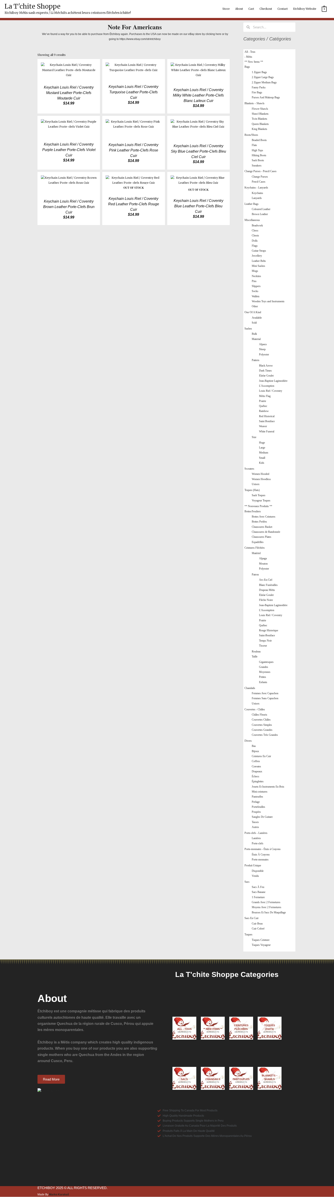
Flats (254, 145)
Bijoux (255, 751)
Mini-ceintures (259, 791)
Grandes (263, 667)
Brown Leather (260, 214)
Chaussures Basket (262, 526)
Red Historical (266, 416)
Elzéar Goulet (266, 375)
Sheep (262, 349)
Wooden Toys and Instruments (268, 301)
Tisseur (263, 645)
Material (256, 339)
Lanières (256, 838)
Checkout (265, 8)
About (239, 8)
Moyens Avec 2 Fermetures (266, 907)
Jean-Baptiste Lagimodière (273, 380)
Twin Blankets (259, 118)
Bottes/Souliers (252, 511)
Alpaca (263, 344)
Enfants (263, 682)
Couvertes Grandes (262, 729)
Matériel (256, 553)
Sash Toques (258, 495)
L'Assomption (266, 385)
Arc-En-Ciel (265, 579)
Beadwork (257, 225)
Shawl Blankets (260, 113)
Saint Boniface (267, 421)
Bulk (254, 333)
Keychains (257, 193)
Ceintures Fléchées (254, 547)
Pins (254, 281)
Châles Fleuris (259, 714)
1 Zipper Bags (259, 72)
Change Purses (260, 176)
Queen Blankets (260, 124)
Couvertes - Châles (254, 709)
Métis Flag (265, 396)
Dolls (255, 240)
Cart (251, 8)
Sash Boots (258, 160)
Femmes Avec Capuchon (265, 693)
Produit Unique (252, 865)
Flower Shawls (260, 108)
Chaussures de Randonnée (266, 531)
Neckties (256, 276)
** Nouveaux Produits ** (258, 506)
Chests (255, 235)
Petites (262, 677)
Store (226, 8)
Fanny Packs (259, 87)
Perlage (256, 801)
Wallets (255, 296)
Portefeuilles (258, 806)
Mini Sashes (258, 266)
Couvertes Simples (262, 724)
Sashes (248, 328)
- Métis (248, 56)
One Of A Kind (252, 312)
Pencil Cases (258, 181)
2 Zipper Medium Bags (264, 82)
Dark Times (265, 370)
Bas (254, 746)
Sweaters (249, 468)
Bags (247, 66)
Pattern (255, 360)
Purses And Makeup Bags (266, 97)
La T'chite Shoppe (32, 6)
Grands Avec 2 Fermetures (266, 902)
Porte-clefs (257, 843)
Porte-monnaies (260, 859)
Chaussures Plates (261, 536)
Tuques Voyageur (261, 945)
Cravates (256, 766)
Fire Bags (257, 92)
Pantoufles (257, 796)
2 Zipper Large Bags (263, 77)
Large (262, 447)
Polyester (264, 354)
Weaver (263, 426)
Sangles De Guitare (262, 816)
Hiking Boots (259, 155)
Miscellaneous (252, 220)
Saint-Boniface (267, 635)
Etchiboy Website (304, 8)
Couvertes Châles (261, 719)
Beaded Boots (259, 140)
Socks (255, 291)
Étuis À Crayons (261, 854)
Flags (255, 245)
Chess (255, 230)
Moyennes (264, 672)
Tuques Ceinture (260, 940)
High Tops (257, 150)
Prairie (262, 401)
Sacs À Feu (258, 887)
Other (255, 306)
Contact (282, 8)
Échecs (255, 776)
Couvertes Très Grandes (265, 734)
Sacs (246, 881)
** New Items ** (253, 61)
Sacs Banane (258, 892)
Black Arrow (266, 365)
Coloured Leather (261, 209)
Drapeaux (257, 771)
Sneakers (257, 165)
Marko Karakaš (59, 1194)
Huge (262, 442)
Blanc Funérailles (268, 585)
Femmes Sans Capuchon (265, 698)
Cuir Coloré (258, 928)
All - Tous (249, 51)
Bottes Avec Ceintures (263, 516)
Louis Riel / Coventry (270, 390)
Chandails (249, 688)
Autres (255, 827)
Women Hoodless (261, 479)
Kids (261, 462)
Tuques (248, 934)
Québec (263, 406)
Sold (254, 322)
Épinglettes (258, 781)
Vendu (255, 875)
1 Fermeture (258, 897)
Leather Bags (251, 204)
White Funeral (266, 431)
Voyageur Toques (261, 500)
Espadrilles (258, 542)
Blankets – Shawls (254, 103)
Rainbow (264, 411)
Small (262, 457)
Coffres (256, 761)
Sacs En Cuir (251, 918)
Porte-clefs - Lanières (255, 833)
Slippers (256, 286)
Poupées (256, 811)
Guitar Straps (259, 250)
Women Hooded (260, 474)
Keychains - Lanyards (256, 187)
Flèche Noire (266, 600)
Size (254, 437)
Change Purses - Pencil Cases (260, 171)
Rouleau (256, 651)
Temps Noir (265, 640)
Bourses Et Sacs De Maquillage (269, 912)
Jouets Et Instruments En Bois (268, 786)
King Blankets (259, 129)
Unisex (255, 484)
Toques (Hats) (252, 490)
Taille (254, 656)
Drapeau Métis (267, 590)
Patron (255, 574)
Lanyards (257, 198)
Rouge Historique (268, 630)
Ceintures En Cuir (261, 756)
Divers (248, 740)
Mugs (255, 271)
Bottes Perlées (259, 521)
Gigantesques (266, 662)
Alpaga (263, 558)
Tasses (255, 822)
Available (257, 317)
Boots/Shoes (251, 134)
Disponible (258, 870)
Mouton (263, 563)
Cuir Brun (257, 923)
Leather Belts (259, 261)
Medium (263, 452)
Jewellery (257, 255)
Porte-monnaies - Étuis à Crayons (262, 849)
